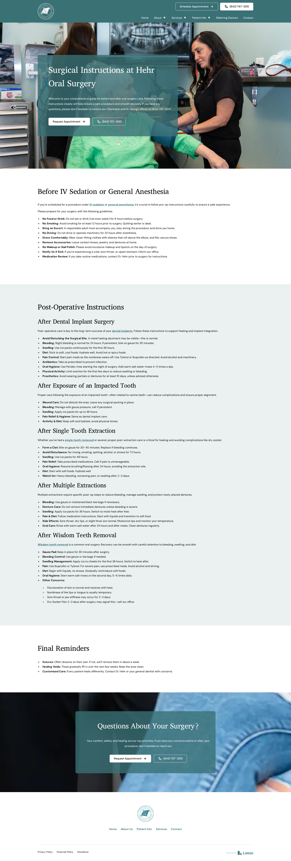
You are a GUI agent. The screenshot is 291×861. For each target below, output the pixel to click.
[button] (160, 18)
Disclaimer (83, 851)
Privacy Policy (45, 851)
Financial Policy (65, 851)
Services (161, 829)
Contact (248, 18)
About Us (127, 829)
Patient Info (144, 829)
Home (145, 18)
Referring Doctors (227, 18)
